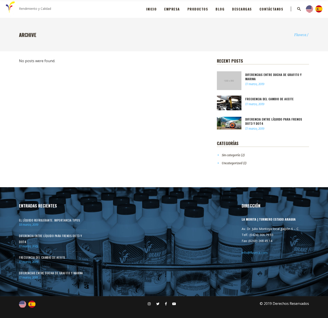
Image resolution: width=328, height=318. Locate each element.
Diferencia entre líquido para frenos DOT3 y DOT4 (273, 121)
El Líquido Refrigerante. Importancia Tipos (49, 220)
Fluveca (300, 35)
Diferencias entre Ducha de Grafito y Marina (273, 76)
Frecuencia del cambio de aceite (269, 98)
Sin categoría (231, 155)
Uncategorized (232, 163)
